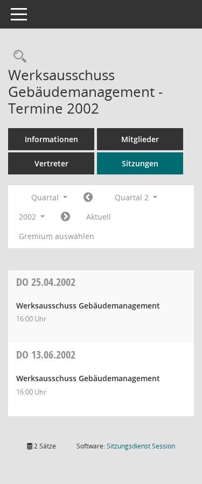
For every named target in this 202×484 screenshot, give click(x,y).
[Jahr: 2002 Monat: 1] (88, 197)
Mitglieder (140, 139)
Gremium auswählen (56, 236)
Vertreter (51, 163)
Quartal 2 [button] (133, 197)
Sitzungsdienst (141, 446)
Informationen (51, 139)
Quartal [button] (46, 197)
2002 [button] (28, 217)
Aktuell (98, 217)
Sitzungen (140, 163)
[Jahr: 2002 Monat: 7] (65, 217)
